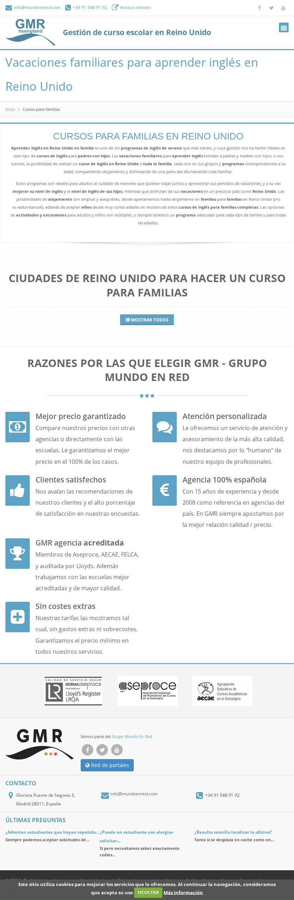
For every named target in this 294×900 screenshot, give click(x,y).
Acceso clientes (135, 7)
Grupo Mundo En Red (132, 736)
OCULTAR (148, 892)
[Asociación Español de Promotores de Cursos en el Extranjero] (148, 691)
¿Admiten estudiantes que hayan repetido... (52, 832)
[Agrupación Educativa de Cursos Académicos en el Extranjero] (222, 691)
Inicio (10, 109)
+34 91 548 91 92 (89, 7)
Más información (183, 892)
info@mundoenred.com (37, 7)
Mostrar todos (149, 320)
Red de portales (109, 765)
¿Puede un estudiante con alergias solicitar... (136, 836)
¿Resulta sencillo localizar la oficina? (233, 832)
